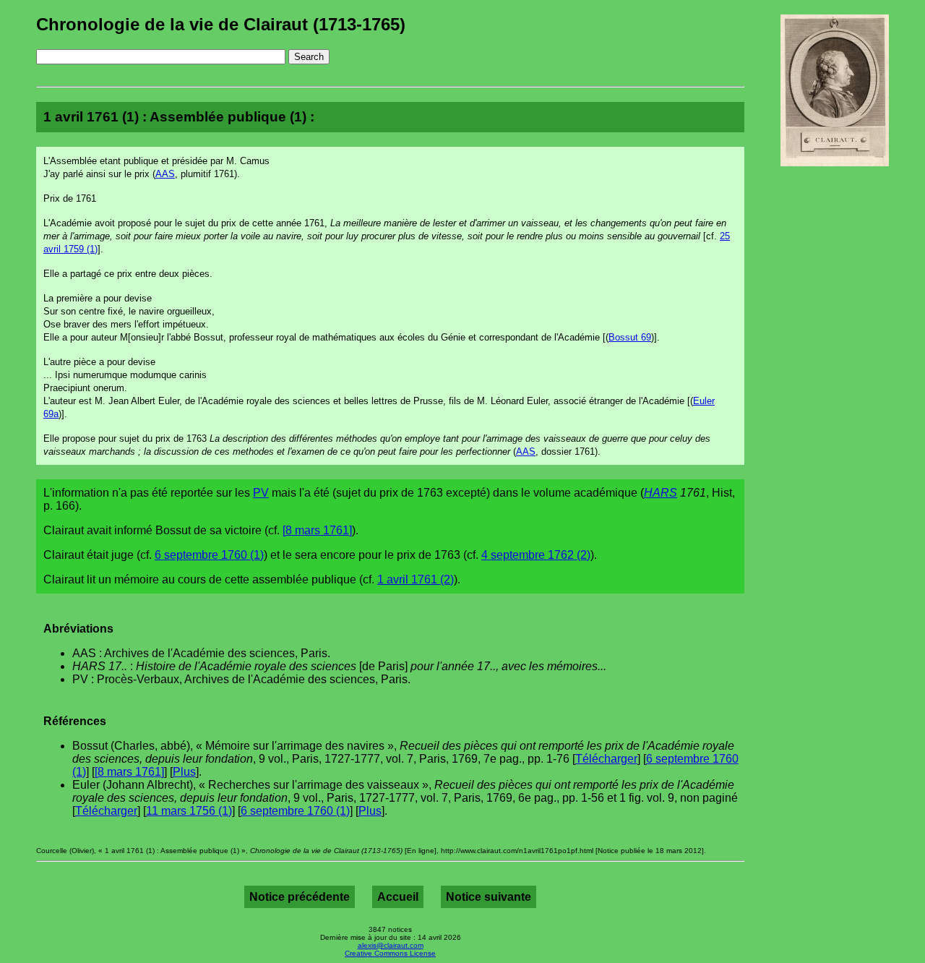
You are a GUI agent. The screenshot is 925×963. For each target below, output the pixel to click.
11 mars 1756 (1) (189, 811)
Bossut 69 (629, 337)
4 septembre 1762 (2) (535, 555)
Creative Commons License (390, 953)
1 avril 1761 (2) (415, 579)
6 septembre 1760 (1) (209, 555)
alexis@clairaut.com (390, 945)
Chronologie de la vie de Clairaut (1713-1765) (220, 24)
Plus (184, 772)
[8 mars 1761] (317, 530)
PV (261, 493)
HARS (660, 493)
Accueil (397, 897)
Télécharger (606, 759)
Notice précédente (299, 897)
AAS (165, 173)
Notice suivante (488, 897)
